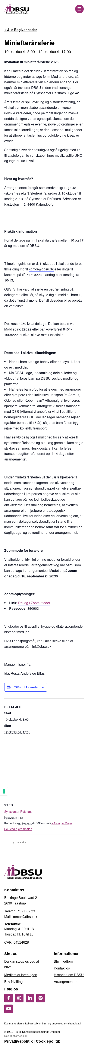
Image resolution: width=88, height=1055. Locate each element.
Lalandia (20, 842)
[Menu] (79, 9)
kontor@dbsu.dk (41, 269)
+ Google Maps (61, 823)
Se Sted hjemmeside (18, 829)
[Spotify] (40, 998)
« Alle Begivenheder (20, 29)
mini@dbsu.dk (40, 646)
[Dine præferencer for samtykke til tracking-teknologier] (4, 791)
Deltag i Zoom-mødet (34, 602)
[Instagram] (19, 998)
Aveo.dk (22, 1035)
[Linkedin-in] (30, 998)
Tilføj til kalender (26, 687)
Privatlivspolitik (18, 1041)
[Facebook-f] (8, 998)
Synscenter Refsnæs (18, 811)
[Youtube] (8, 1009)
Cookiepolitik (48, 1041)
